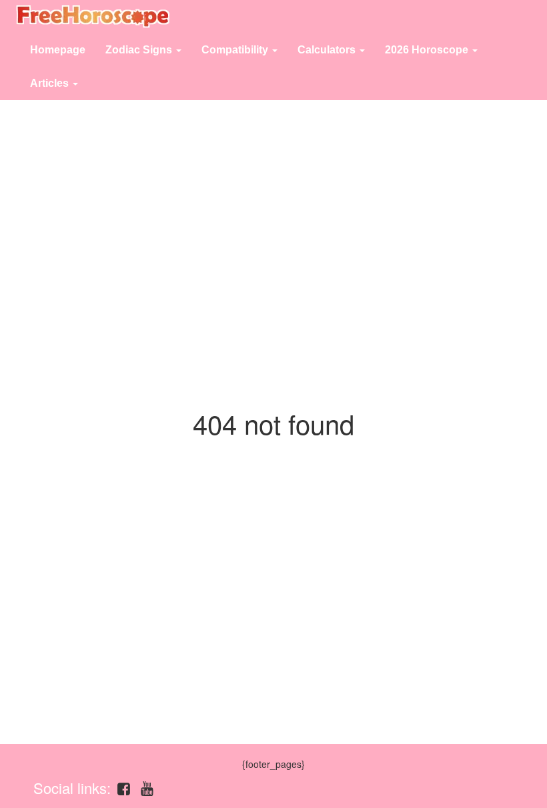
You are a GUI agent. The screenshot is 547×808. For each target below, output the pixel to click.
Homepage (57, 49)
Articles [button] (50, 83)
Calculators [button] (328, 49)
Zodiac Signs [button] (140, 49)
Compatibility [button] (236, 49)
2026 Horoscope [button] (428, 49)
